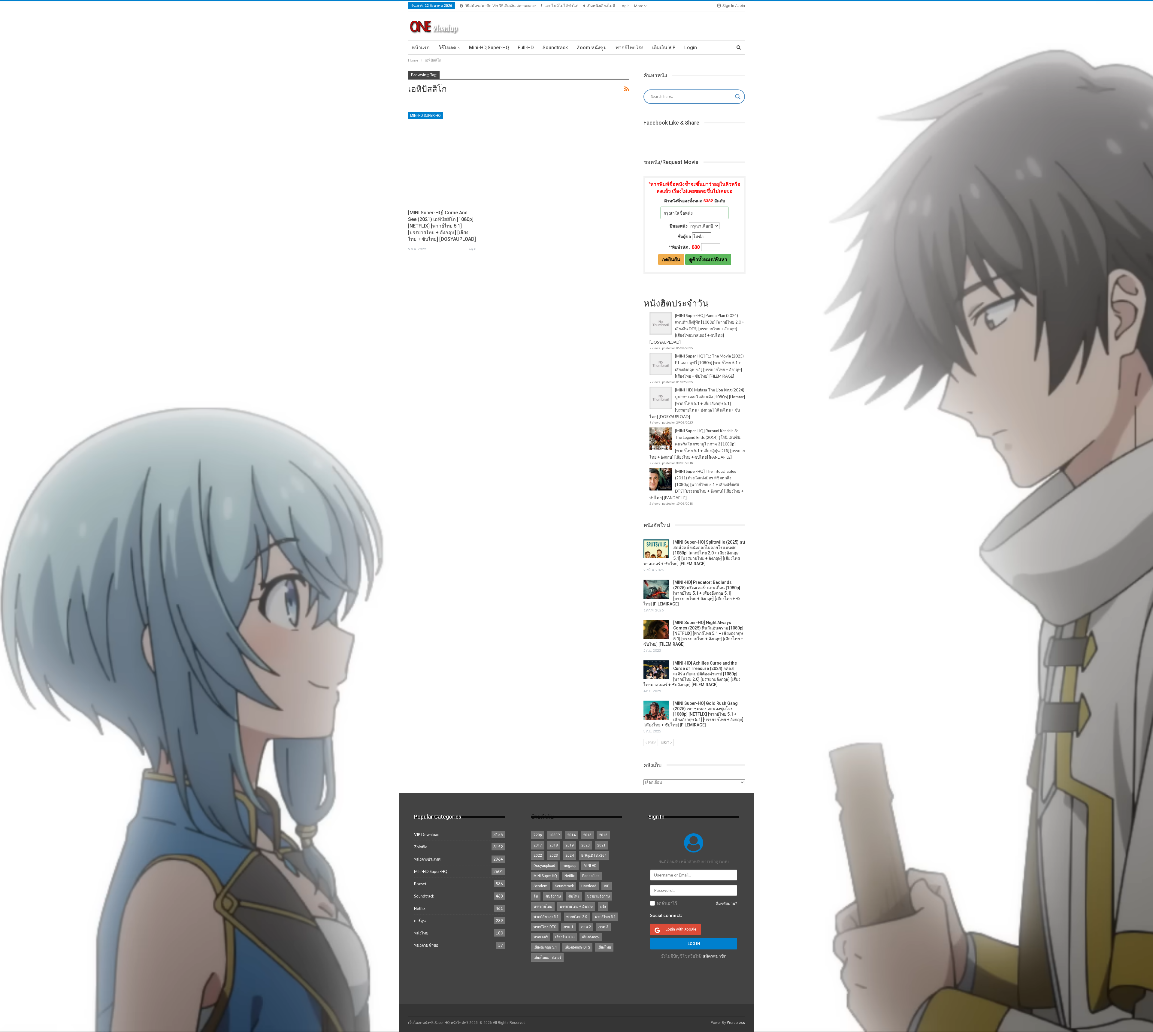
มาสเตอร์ (541, 937)
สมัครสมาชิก (714, 955)
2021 (601, 845)
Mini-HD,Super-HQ (489, 47)
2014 (571, 835)
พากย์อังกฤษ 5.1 (546, 917)
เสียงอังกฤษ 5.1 (545, 947)
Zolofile (420, 846)
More (639, 6)
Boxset (420, 883)
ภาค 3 (603, 927)
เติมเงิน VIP (664, 47)
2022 (538, 855)
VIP (606, 886)
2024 (569, 855)
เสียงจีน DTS (564, 937)
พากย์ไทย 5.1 (605, 917)
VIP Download (427, 834)
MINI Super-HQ (545, 876)
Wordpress (736, 1023)
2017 (538, 845)
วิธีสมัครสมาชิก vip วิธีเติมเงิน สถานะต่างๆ (501, 6)
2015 (587, 835)
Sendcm (540, 886)
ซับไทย (574, 896)
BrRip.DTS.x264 (594, 855)
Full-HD (526, 47)
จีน (536, 896)
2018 (553, 845)
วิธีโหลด (447, 47)
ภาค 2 (586, 927)
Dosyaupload (544, 866)
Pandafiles (591, 876)
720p (538, 835)
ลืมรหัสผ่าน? (726, 903)
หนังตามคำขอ (426, 945)
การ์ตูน (420, 920)
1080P (554, 835)
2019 (569, 845)
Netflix (419, 908)
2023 (553, 855)
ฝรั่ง (603, 906)
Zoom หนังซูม (591, 47)
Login (625, 6)
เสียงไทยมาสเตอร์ (547, 957)
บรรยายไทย (543, 906)
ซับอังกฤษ (553, 896)
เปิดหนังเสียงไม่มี (601, 6)
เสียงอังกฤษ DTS (577, 947)
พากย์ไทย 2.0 (576, 917)
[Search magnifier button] (738, 96)
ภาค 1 (568, 927)
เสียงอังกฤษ (591, 937)
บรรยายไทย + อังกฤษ (576, 906)
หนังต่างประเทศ (427, 859)
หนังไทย (421, 933)
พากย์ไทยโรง (629, 47)
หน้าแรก (421, 47)
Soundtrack (555, 47)
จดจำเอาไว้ (666, 903)
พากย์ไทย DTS (545, 927)
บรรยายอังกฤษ (598, 896)
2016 (603, 835)
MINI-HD (590, 866)
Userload (588, 886)
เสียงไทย (604, 947)
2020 (585, 845)
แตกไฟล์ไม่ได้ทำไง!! (561, 6)
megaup (569, 866)
